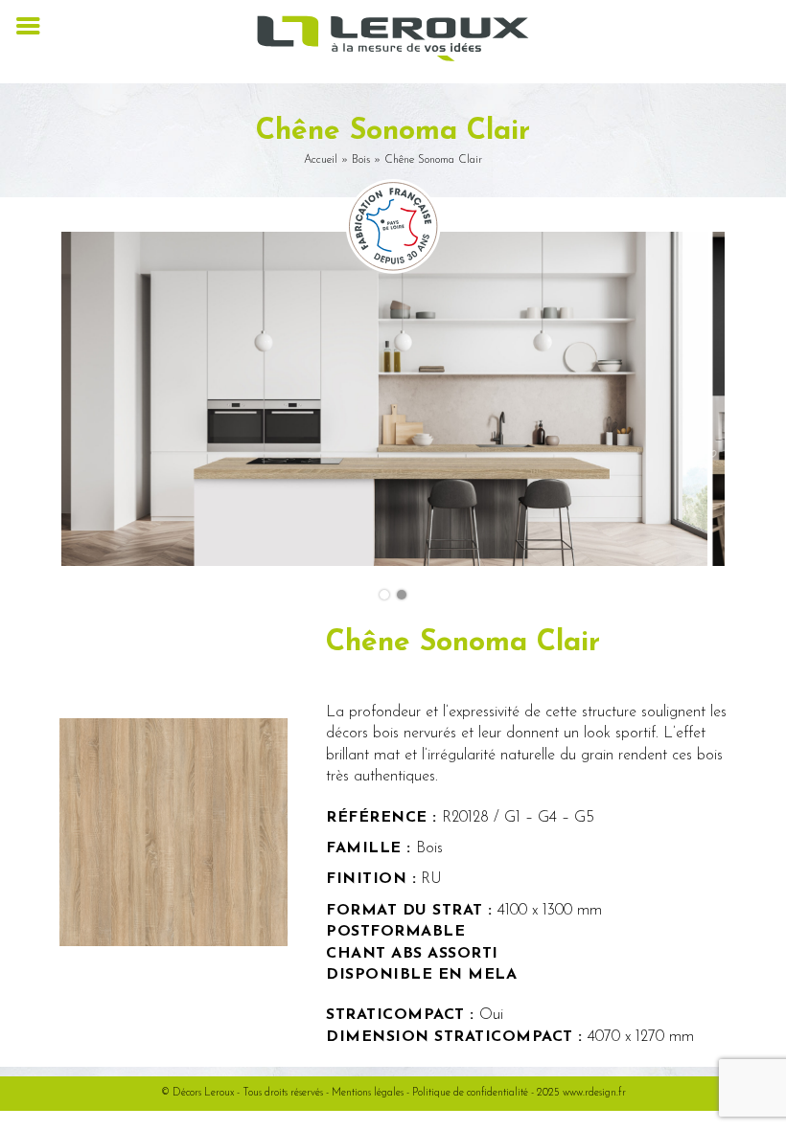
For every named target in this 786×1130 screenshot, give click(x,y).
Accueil (320, 160)
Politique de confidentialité (470, 1093)
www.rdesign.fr (594, 1093)
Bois (361, 160)
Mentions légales (368, 1093)
